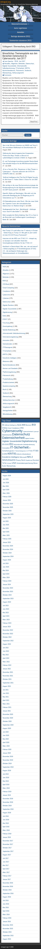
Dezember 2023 (8, 588)
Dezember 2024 (8, 546)
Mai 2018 (6, 823)
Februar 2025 (7, 539)
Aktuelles (7, 63)
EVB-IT (5, 319)
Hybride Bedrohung (9, 330)
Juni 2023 (6, 609)
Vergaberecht (7, 407)
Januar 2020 (7, 753)
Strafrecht (28, 70)
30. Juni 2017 (20, 61)
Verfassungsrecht (18, 73)
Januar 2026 (7, 500)
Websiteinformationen (19, 24)
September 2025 (8, 514)
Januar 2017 (7, 879)
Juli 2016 (6, 900)
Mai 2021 (6, 697)
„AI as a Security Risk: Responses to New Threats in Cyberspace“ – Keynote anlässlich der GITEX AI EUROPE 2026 (20, 171)
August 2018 (7, 813)
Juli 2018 (6, 816)
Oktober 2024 (7, 553)
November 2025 (8, 507)
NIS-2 (30, 457)
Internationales (7, 344)
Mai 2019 (6, 781)
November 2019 (8, 760)
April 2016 (6, 911)
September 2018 (8, 809)
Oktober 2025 (7, 511)
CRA (22, 428)
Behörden (22, 63)
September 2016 (8, 893)
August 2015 (7, 939)
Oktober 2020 (7, 721)
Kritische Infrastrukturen (23, 454)
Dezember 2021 (8, 672)
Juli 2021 (6, 690)
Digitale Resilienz (8, 305)
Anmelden (20, 32)
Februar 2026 (7, 497)
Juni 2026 (6, 482)
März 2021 (6, 704)
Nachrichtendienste (8, 70)
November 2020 (8, 718)
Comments (7, 75)
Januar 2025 (7, 542)
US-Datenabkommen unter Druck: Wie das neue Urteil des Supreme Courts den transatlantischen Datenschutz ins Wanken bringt (20, 203)
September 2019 (8, 767)
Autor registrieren (20, 28)
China (4, 428)
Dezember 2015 (8, 925)
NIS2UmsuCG (8, 460)
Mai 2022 (6, 655)
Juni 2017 (6, 862)
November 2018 (8, 802)
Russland (36, 460)
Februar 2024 (7, 581)
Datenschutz (30, 63)
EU (11, 444)
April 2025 (6, 532)
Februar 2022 (7, 665)
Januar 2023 (7, 626)
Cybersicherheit (28, 431)
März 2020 (6, 746)
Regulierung (29, 460)
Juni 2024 (6, 567)
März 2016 (6, 914)
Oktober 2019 (7, 763)
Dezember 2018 (8, 798)
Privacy (18, 460)
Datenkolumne (7, 435)
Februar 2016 (7, 918)
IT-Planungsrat (7, 347)
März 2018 (6, 830)
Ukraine (9, 463)
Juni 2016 (6, 904)
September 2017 (8, 851)
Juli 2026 (6, 479)
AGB (4, 267)
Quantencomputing (9, 386)
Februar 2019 (7, 791)
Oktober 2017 (7, 848)
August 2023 (7, 602)
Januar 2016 (7, 921)
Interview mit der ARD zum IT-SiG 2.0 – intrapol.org (19, 238)
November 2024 (8, 549)
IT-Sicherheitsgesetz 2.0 (21, 451)
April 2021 (6, 700)
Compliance (6, 291)
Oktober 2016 (7, 890)
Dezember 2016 (8, 883)
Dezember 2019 (8, 756)
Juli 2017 (6, 858)
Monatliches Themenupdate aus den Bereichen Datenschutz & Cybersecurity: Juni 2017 (19, 56)
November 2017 (8, 844)
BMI (23, 425)
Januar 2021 (7, 711)
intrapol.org (5, 1)
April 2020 (6, 742)
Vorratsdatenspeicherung (25, 463)
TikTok (4, 463)
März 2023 (6, 619)
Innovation (6, 340)
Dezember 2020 (8, 714)
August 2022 (7, 644)
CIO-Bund (6, 284)
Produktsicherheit (8, 382)
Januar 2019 (7, 795)
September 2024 (8, 556)
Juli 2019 (6, 774)
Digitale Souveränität (9, 66)
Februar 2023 (7, 623)
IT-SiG (30, 451)
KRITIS (27, 68)
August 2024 (7, 560)
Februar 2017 (7, 876)
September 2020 (8, 725)
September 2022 (8, 641)
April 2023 (6, 616)
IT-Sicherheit (20, 68)
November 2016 (8, 886)
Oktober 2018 (7, 805)
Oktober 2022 (7, 637)
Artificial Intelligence (10, 425)
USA (14, 463)
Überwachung (6, 73)
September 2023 (8, 598)
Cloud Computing (8, 288)
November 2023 (8, 591)
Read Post (33, 121)
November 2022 (8, 634)
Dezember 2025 (8, 504)
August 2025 (7, 518)
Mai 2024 (6, 570)
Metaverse (6, 361)
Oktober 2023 (7, 595)
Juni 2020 (6, 735)
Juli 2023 (6, 605)
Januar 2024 (7, 584)
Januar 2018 (7, 837)
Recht (4, 389)
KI (6, 454)
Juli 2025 (6, 521)
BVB (4, 281)
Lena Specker (8, 61)
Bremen (28, 425)
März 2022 (6, 662)
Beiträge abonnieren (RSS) (20, 36)
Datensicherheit (13, 438)
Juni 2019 (6, 777)
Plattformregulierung (9, 372)
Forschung (6, 323)
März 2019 (6, 788)
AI (3, 425)
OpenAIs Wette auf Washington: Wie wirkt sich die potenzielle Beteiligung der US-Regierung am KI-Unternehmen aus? (19, 195)
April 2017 (6, 869)
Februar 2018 (7, 834)
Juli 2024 (6, 563)
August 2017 (7, 855)
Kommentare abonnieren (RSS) (21, 40)
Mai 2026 (6, 486)
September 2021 (8, 683)
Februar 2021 (7, 707)
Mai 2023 (6, 612)
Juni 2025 (6, 525)
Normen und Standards (10, 368)
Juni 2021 (6, 693)
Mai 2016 (6, 907)
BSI (34, 424)
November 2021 (8, 676)
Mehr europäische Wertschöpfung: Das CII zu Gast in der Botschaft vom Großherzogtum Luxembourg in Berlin (20, 217)
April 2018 (6, 827)
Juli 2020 (6, 732)
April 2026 (6, 490)
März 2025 (6, 535)
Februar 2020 (7, 749)
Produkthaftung (8, 379)
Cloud (9, 428)
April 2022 (6, 658)
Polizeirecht (20, 70)
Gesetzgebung (7, 326)
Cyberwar (6, 298)
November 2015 (8, 928)
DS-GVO (5, 444)
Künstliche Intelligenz (10, 358)
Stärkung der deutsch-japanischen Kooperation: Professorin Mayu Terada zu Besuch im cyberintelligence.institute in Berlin (18, 155)
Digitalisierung (7, 312)
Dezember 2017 (8, 841)
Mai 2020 (6, 739)
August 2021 (7, 686)
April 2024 (6, 574)
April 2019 (6, 784)
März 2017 (6, 872)
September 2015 (8, 935)
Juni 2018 (6, 820)
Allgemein (14, 63)
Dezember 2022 (8, 630)
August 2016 (7, 897)
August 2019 (7, 770)
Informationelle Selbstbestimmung (14, 333)
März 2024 (6, 577)
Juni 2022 (6, 651)
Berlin (19, 425)
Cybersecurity (12, 431)
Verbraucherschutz (9, 400)
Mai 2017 (6, 865)
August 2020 (7, 728)
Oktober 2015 (7, 932)
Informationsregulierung (10, 337)
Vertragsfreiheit (8, 410)
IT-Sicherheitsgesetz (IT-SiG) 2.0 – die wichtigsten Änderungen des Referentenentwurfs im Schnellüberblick (19, 251)
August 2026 (7, 475)
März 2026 (6, 493)
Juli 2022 (6, 648)
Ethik (4, 316)
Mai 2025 (6, 528)
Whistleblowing (7, 414)
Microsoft (23, 457)
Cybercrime (6, 295)
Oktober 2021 (7, 679)
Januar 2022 (7, 669)
